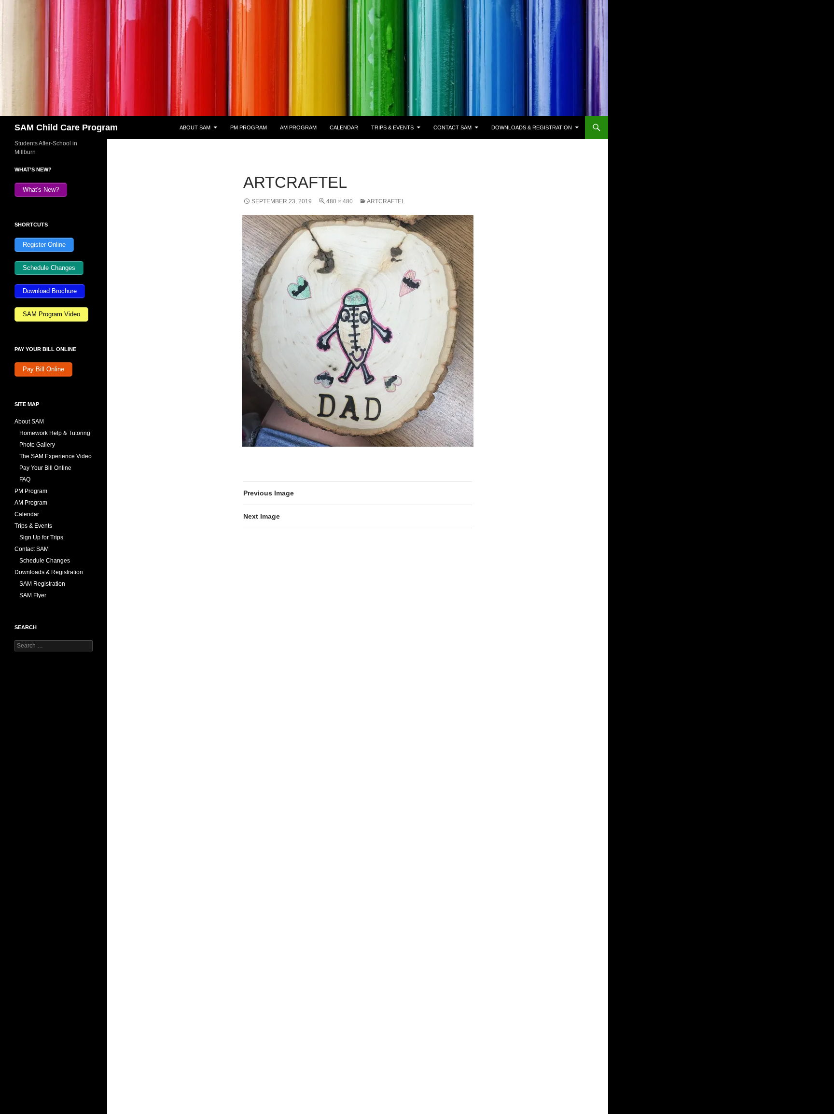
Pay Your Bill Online (45, 468)
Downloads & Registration (531, 127)
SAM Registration (42, 583)
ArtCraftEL (386, 201)
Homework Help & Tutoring (54, 433)
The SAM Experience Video (55, 456)
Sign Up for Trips (41, 537)
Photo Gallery (37, 444)
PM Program (248, 127)
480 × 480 (339, 201)
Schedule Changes (44, 560)
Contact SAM (452, 127)
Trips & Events (392, 127)
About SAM (195, 127)
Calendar (344, 127)
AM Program (298, 127)
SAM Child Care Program (66, 127)
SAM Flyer (32, 595)
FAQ (24, 479)
